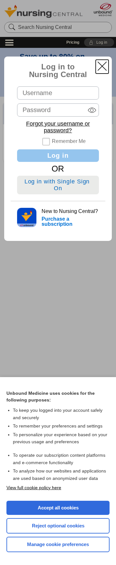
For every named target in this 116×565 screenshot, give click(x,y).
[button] (102, 67)
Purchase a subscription (57, 221)
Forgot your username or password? (58, 127)
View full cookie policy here (33, 487)
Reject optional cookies (58, 525)
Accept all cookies (58, 507)
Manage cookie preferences (58, 544)
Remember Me (69, 141)
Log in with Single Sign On (58, 184)
